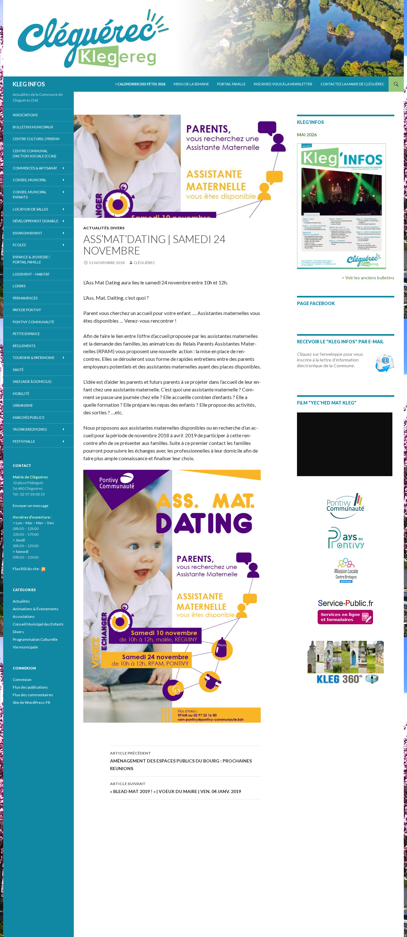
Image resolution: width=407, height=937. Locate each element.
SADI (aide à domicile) (32, 381)
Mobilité (21, 393)
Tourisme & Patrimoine (33, 357)
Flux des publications (30, 687)
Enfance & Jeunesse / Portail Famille (31, 259)
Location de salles (30, 209)
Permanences (25, 298)
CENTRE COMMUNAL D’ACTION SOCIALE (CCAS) (34, 153)
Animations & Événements (36, 608)
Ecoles (19, 245)
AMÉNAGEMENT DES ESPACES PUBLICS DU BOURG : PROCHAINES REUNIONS (181, 761)
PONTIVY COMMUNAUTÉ (33, 322)
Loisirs (19, 286)
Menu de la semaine (191, 84)
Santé (18, 370)
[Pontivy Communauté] (345, 506)
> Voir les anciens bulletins (367, 277)
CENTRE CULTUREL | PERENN (36, 139)
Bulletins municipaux (33, 127)
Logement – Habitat (31, 274)
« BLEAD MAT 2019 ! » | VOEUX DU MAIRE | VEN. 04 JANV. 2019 (175, 787)
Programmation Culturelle (35, 639)
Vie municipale (25, 647)
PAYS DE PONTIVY (27, 310)
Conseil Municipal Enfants (29, 194)
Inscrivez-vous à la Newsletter (283, 84)
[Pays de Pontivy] (346, 537)
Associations (25, 115)
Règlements (24, 346)
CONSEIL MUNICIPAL (29, 180)
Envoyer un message (30, 505)
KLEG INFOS (29, 84)
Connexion (22, 679)
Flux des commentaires (33, 694)
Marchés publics (28, 417)
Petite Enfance (26, 334)
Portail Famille (231, 84)
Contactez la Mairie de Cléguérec (352, 84)
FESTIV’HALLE (24, 441)
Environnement (27, 233)
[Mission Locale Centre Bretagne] (346, 569)
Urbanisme (23, 405)
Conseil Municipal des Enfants (38, 624)
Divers (117, 227)
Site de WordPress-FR (31, 702)
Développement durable (35, 221)
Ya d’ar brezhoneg (30, 429)
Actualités (96, 227)
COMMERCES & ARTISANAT (35, 168)
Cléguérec (144, 262)
